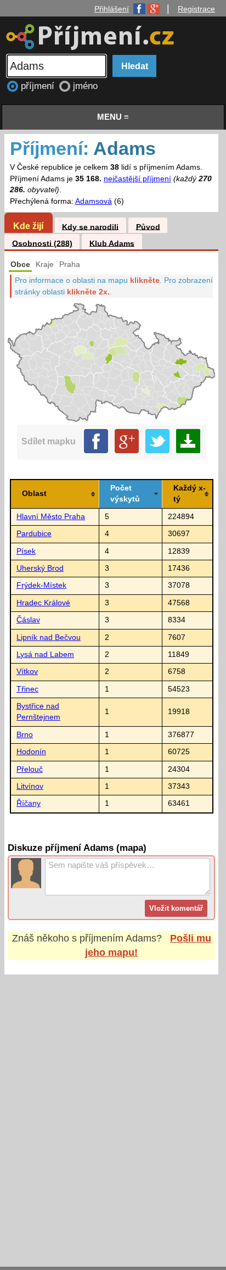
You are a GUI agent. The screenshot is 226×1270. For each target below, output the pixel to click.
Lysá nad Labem (45, 654)
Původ (148, 226)
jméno (85, 86)
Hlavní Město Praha (50, 517)
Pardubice (34, 534)
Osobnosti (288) (42, 243)
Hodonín (31, 752)
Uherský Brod (40, 568)
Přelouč (29, 769)
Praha (69, 264)
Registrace (196, 8)
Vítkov (27, 671)
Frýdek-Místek (41, 585)
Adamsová (93, 201)
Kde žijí (28, 226)
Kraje (45, 264)
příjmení (39, 86)
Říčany (28, 803)
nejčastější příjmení (137, 179)
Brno (24, 735)
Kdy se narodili (90, 226)
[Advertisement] (113, 1110)
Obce (20, 264)
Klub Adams (111, 243)
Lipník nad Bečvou (48, 637)
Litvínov (29, 786)
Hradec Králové (43, 603)
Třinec (27, 689)
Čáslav (28, 620)
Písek (26, 551)
